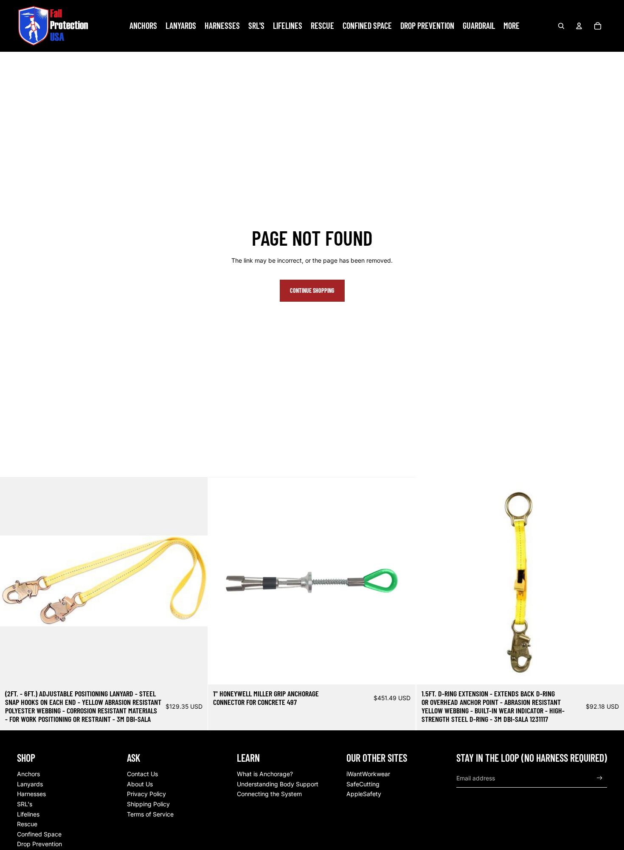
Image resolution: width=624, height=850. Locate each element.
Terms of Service (150, 814)
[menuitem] (511, 25)
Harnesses (31, 793)
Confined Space (39, 834)
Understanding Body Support (277, 784)
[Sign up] (599, 778)
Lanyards (30, 784)
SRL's (24, 804)
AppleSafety (363, 793)
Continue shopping (312, 290)
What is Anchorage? (265, 773)
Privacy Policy (146, 793)
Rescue (27, 824)
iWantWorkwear (368, 773)
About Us (140, 784)
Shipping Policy (148, 804)
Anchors (28, 773)
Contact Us (142, 773)
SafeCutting (362, 784)
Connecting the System (269, 793)
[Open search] (561, 26)
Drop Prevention (39, 843)
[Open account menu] (579, 26)
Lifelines (28, 814)
